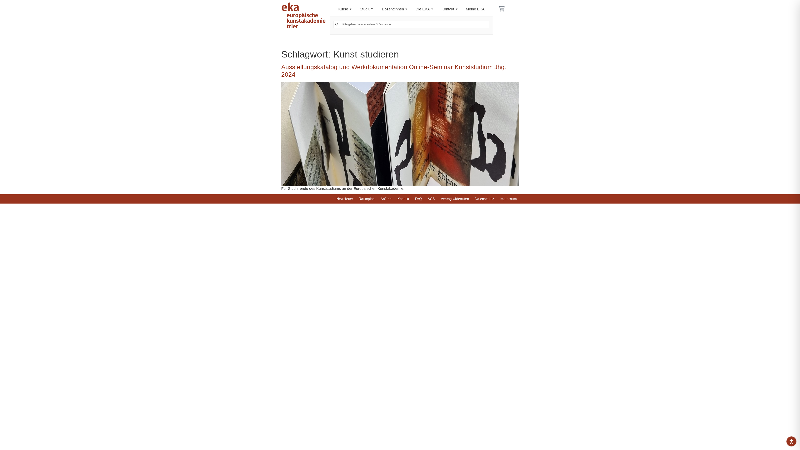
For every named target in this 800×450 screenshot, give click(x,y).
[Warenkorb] (501, 8)
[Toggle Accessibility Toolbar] (791, 441)
